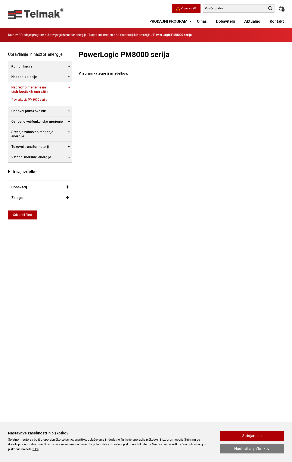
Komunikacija (21, 66)
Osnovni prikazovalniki (29, 111)
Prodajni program (32, 35)
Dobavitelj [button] (19, 187)
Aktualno (252, 21)
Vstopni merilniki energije (31, 157)
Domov (13, 35)
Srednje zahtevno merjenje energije (32, 134)
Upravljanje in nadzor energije (67, 35)
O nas (202, 21)
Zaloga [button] (17, 198)
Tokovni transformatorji (30, 147)
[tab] (40, 187)
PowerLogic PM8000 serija (29, 99)
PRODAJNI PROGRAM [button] (168, 21)
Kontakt (277, 21)
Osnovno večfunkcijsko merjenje (37, 121)
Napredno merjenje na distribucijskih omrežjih (119, 35)
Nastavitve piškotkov (252, 448)
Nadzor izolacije (24, 77)
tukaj (35, 449)
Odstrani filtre (22, 215)
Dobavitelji (225, 21)
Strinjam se (252, 435)
